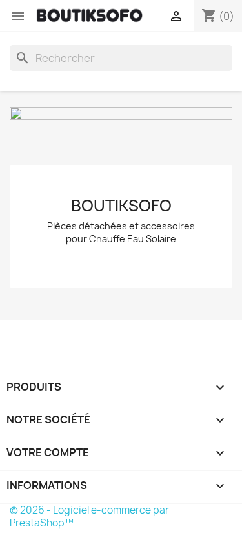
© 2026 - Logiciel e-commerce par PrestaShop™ (89, 516)
